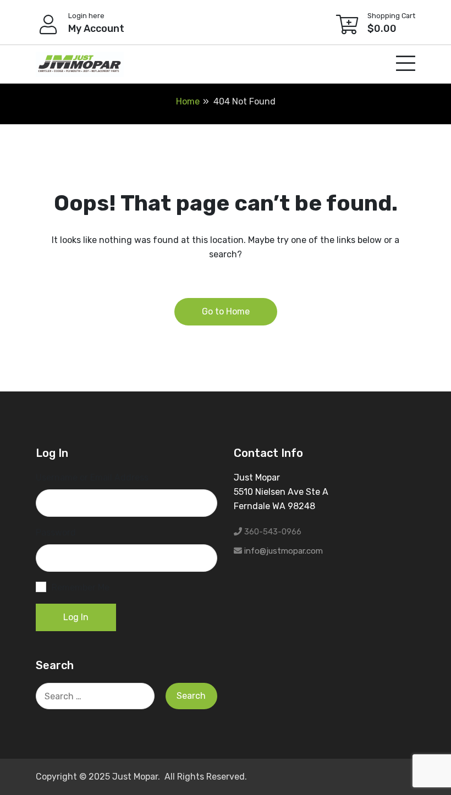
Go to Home (226, 311)
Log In (76, 617)
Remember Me (80, 587)
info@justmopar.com (283, 551)
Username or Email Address (92, 477)
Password (56, 532)
